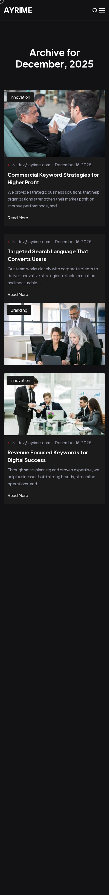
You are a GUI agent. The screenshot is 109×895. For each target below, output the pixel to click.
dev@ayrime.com (33, 164)
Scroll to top (101, 449)
